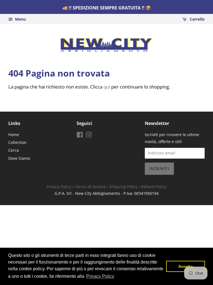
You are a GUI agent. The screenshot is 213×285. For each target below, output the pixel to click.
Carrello (197, 19)
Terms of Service (90, 186)
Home (13, 134)
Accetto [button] (185, 266)
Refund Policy (153, 186)
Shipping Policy (123, 186)
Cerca (13, 150)
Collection (17, 142)
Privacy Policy (59, 186)
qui (106, 86)
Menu (20, 19)
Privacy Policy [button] (100, 276)
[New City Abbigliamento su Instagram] (89, 135)
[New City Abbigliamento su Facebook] (80, 135)
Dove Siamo (19, 158)
